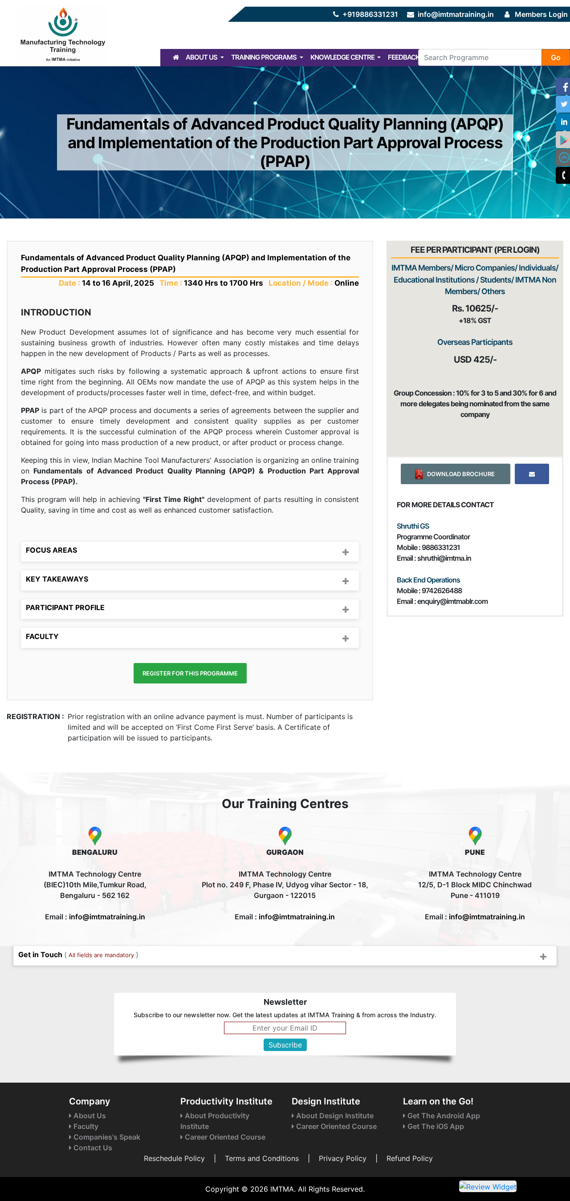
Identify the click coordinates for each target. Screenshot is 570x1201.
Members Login (541, 14)
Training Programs (264, 57)
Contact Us (92, 1147)
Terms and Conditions (262, 1158)
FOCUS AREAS (51, 550)
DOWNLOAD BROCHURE (459, 473)
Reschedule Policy (174, 1158)
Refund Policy (410, 1158)
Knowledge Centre (343, 57)
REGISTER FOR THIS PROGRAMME (190, 673)
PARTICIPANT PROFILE (65, 607)
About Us (202, 57)
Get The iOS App (435, 1126)
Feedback (403, 57)
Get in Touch (78, 954)
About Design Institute (334, 1115)
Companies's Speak (106, 1136)
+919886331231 (370, 14)
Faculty (85, 1126)
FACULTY (42, 636)
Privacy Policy (342, 1158)
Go (556, 57)
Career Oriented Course (224, 1136)
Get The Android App (443, 1115)
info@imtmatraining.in (456, 14)
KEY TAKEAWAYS (57, 578)
